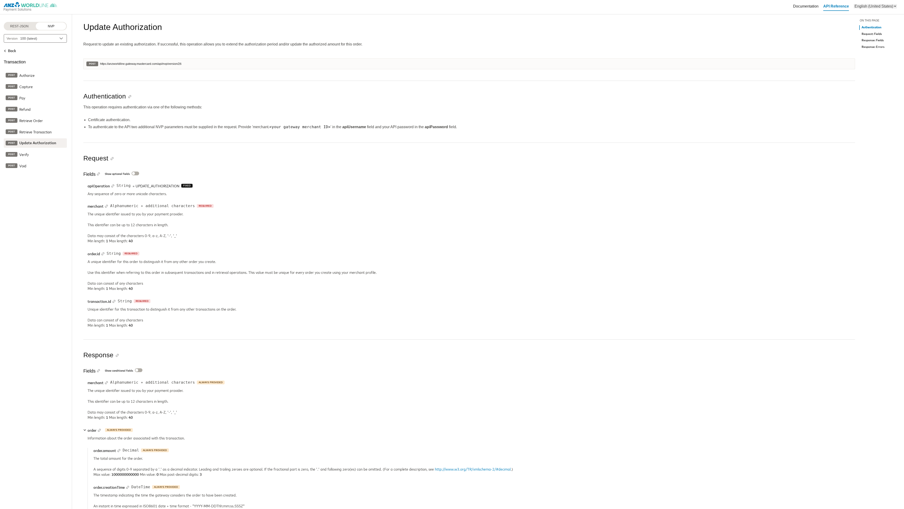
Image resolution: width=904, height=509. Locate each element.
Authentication (871, 27)
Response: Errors (873, 47)
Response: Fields (873, 40)
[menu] (875, 6)
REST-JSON (19, 26)
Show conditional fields (119, 370)
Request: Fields (872, 34)
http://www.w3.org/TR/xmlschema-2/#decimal (473, 469)
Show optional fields (117, 174)
